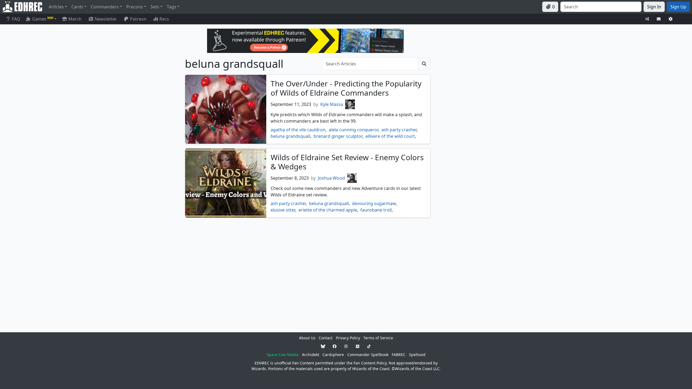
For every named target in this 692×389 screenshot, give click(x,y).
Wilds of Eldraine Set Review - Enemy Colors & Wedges (347, 162)
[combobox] (600, 7)
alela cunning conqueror (353, 130)
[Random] (647, 19)
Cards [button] (77, 7)
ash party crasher (399, 130)
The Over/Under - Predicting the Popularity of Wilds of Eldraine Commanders (346, 88)
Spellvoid (417, 354)
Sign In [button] (654, 7)
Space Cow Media (282, 354)
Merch (74, 19)
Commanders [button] (105, 7)
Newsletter (106, 19)
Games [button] (42, 19)
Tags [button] (171, 7)
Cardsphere (333, 354)
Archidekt (310, 354)
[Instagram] (346, 346)
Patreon (138, 19)
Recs (164, 19)
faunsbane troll (376, 210)
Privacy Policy (348, 337)
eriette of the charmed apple (327, 210)
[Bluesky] (323, 346)
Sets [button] (155, 7)
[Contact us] (659, 19)
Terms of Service (378, 337)
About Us (307, 337)
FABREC (398, 354)
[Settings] (671, 19)
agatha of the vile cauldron (298, 130)
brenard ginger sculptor (338, 136)
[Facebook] (334, 346)
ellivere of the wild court (390, 136)
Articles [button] (56, 7)
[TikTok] (369, 346)
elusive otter (283, 210)
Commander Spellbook (367, 354)
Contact (325, 337)
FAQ (16, 19)
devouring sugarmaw (374, 203)
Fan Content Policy (370, 362)
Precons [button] (134, 7)
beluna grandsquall (290, 136)
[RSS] (357, 346)
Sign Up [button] (678, 7)
